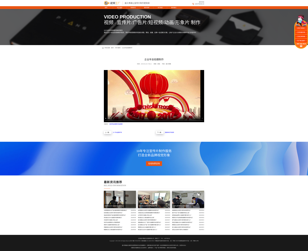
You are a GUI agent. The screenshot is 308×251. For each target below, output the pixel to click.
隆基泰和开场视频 (169, 132)
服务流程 (146, 7)
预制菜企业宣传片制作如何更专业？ (181, 224)
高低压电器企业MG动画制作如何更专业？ (182, 222)
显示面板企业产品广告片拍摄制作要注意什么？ (150, 224)
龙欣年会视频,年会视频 (115, 124)
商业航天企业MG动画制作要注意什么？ (148, 229)
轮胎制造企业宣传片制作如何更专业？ (181, 210)
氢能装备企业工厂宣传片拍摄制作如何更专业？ (150, 222)
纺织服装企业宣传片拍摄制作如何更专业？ (148, 210)
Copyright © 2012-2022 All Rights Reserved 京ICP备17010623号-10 (125, 240)
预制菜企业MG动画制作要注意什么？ (147, 227)
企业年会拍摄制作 (127, 47)
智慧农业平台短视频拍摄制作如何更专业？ (182, 217)
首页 (106, 7)
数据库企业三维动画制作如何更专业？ (113, 229)
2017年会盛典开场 (117, 132)
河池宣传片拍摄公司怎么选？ (111, 220)
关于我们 (160, 7)
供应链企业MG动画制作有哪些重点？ (113, 217)
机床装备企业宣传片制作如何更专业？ (113, 212)
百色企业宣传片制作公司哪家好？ (180, 229)
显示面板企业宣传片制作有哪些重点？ (147, 220)
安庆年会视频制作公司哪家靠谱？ (112, 222)
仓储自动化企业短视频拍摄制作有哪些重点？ (149, 212)
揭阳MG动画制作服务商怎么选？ (112, 224)
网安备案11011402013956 (148, 240)
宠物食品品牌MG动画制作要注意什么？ (182, 215)
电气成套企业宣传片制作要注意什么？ (181, 220)
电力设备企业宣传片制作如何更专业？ (181, 227)
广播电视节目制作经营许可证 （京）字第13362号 (166, 240)
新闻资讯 (133, 7)
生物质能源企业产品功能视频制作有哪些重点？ (115, 210)
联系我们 (173, 7)
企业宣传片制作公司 (173, 245)
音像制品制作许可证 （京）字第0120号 (189, 240)
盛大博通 (124, 245)
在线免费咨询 (154, 164)
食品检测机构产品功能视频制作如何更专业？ (115, 215)
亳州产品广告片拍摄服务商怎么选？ (181, 212)
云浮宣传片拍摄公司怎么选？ (145, 215)
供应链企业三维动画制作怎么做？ (146, 217)
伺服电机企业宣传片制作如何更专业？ (113, 227)
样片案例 (119, 7)
